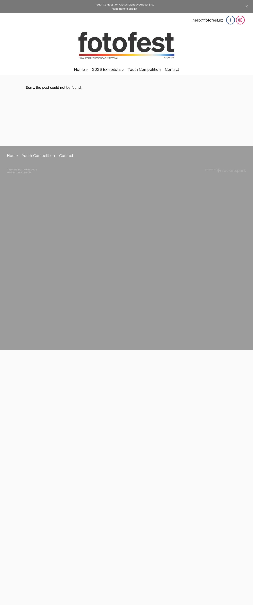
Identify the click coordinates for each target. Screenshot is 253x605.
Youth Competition (144, 69)
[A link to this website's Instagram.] (240, 20)
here (122, 9)
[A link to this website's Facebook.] (230, 20)
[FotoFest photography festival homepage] (126, 45)
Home (80, 69)
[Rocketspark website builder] (225, 171)
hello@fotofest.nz (207, 20)
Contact (172, 69)
